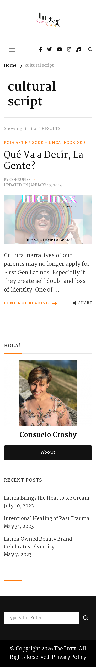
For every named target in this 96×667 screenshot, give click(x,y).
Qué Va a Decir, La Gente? (43, 161)
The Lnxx (65, 649)
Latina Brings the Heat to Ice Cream (46, 498)
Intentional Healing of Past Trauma (46, 519)
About (48, 452)
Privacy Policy (69, 657)
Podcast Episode (23, 143)
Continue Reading (26, 303)
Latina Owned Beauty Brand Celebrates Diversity (38, 543)
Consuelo (19, 180)
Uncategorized (67, 143)
